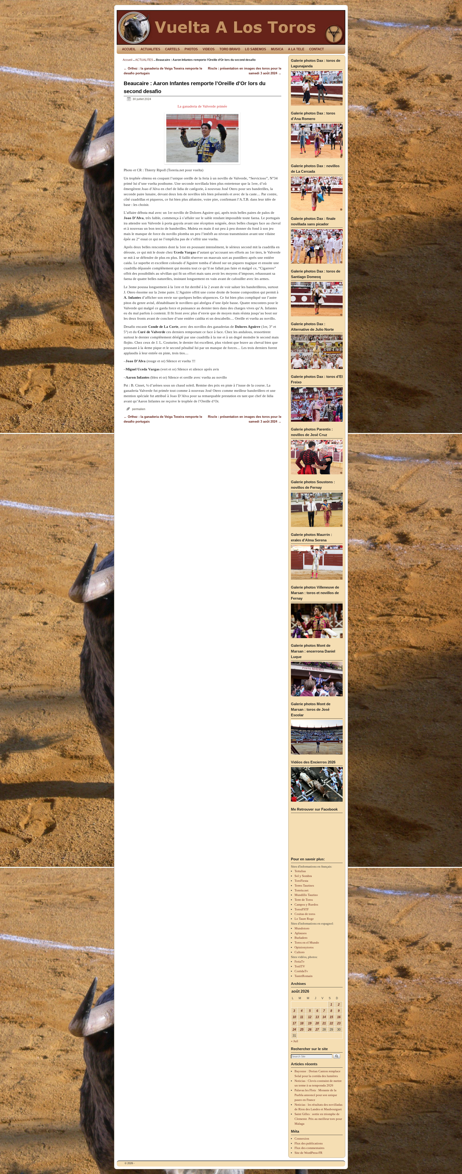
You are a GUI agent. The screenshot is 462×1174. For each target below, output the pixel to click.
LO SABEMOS (255, 49)
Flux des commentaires (309, 1148)
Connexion (302, 1138)
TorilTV (300, 966)
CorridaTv (301, 971)
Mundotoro (302, 928)
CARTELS (172, 49)
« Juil (294, 1041)
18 (301, 1023)
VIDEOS (209, 49)
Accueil (127, 60)
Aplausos (301, 933)
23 (338, 1023)
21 (324, 1023)
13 (317, 1017)
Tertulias (300, 871)
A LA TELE (296, 49)
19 (309, 1023)
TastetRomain (304, 976)
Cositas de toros (305, 914)
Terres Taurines (304, 885)
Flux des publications (309, 1143)
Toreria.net (301, 890)
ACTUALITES (150, 49)
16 (338, 1017)
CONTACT (316, 49)
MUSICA (277, 49)
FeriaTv (300, 961)
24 (294, 1029)
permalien (138, 409)
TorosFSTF (302, 909)
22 (331, 1023)
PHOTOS (191, 49)
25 (301, 1029)
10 (294, 1017)
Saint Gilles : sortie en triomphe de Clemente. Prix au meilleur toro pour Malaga (318, 1118)
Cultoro (300, 952)
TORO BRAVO (229, 49)
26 (309, 1029)
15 (331, 1017)
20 (317, 1023)
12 (309, 1017)
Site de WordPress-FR (308, 1153)
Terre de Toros (304, 899)
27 (317, 1029)
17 (294, 1023)
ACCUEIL (129, 49)
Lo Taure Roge (304, 918)
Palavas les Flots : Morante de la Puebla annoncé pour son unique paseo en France (316, 1095)
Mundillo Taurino (306, 895)
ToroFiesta (301, 880)
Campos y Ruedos (306, 904)
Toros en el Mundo (307, 942)
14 (324, 1017)
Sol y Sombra (303, 876)
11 (301, 1017)
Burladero (301, 937)
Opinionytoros (304, 947)
